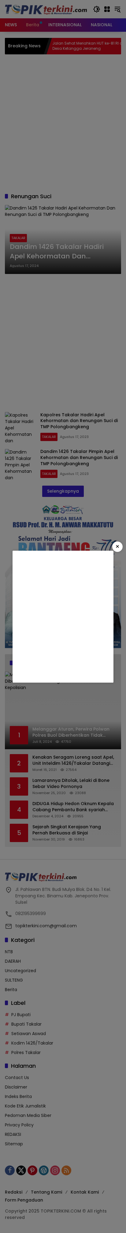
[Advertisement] (63, 617)
